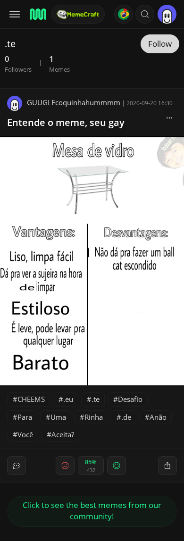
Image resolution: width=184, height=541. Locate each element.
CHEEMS (31, 399)
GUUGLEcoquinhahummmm (73, 102)
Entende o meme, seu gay (66, 122)
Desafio (130, 399)
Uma (58, 417)
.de (126, 417)
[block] (169, 117)
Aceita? (62, 434)
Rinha (93, 417)
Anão (158, 417)
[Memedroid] (37, 14)
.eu (68, 399)
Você (25, 434)
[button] (144, 14)
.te (96, 399)
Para (24, 417)
